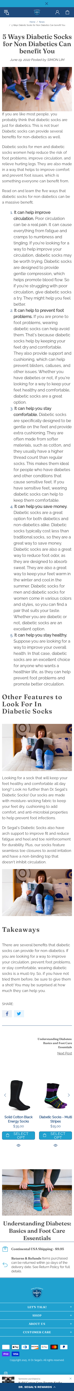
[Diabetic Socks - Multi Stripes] (55, 1081)
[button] (37, 1387)
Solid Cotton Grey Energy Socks (40, 1382)
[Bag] (67, 12)
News (42, 22)
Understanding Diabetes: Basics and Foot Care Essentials (55, 1043)
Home (32, 22)
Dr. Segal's (37, 12)
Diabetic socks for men (22, 147)
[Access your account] (57, 12)
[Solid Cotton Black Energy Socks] (18, 1081)
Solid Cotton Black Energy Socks (18, 1119)
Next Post (64, 1053)
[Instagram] (6, 1373)
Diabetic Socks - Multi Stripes (55, 1119)
